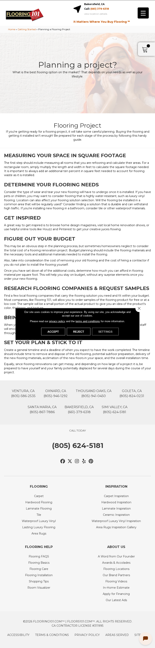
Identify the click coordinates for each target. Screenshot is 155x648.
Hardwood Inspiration (116, 502)
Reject (78, 331)
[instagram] (77, 461)
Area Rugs (38, 533)
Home (11, 29)
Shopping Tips (39, 581)
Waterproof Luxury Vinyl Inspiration (116, 521)
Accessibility (18, 635)
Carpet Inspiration (116, 496)
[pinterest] (91, 461)
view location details (95, 13)
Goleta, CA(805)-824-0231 (131, 393)
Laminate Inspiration (116, 508)
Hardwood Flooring (38, 502)
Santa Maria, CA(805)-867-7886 (42, 409)
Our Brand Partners (116, 575)
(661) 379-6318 (99, 8)
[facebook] (63, 461)
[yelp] (84, 461)
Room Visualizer (38, 587)
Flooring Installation (39, 575)
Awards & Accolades (116, 562)
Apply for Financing (116, 594)
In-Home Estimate (116, 587)
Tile (39, 515)
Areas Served (117, 635)
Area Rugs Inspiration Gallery (116, 527)
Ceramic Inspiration (116, 515)
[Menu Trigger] (143, 13)
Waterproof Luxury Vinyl (39, 521)
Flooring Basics (38, 562)
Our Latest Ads (116, 600)
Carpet (39, 496)
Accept (53, 331)
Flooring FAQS (39, 556)
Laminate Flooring (39, 508)
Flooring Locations (116, 569)
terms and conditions (87, 321)
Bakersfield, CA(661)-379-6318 (79, 409)
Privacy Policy (87, 635)
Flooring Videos (116, 581)
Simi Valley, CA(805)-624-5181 (114, 409)
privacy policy (57, 321)
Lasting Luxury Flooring (38, 527)
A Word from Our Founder (116, 556)
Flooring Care (38, 569)
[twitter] (70, 461)
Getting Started (27, 29)
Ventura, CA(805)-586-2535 (23, 393)
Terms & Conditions (52, 635)
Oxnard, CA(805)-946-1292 (56, 393)
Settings (105, 331)
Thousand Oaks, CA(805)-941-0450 (93, 393)
